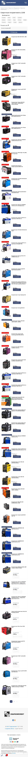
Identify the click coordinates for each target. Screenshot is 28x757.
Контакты (14, 753)
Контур (19, 19)
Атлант (9, 19)
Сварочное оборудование (14, 8)
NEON (9, 17)
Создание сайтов (9, 728)
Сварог (9, 22)
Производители (6, 15)
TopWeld (19, 17)
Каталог (6, 8)
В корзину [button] (16, 44)
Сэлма (15, 22)
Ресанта (4, 22)
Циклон (20, 22)
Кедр (14, 19)
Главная (2, 8)
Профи (25, 19)
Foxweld (3, 17)
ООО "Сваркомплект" (11, 726)
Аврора (3, 19)
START (14, 17)
